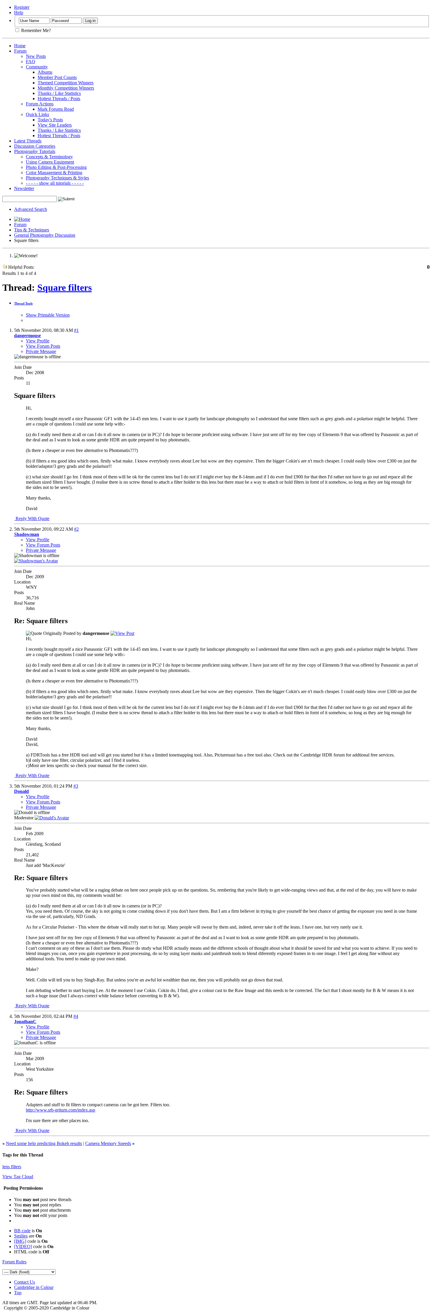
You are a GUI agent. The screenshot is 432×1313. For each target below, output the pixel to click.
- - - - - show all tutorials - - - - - (55, 183)
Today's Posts (50, 119)
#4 (75, 1016)
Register (21, 7)
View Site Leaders (55, 124)
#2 (76, 529)
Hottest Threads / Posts (59, 98)
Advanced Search (30, 209)
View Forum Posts (43, 346)
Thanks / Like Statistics (59, 93)
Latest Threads (27, 140)
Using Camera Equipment (50, 161)
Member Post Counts (57, 77)
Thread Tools (23, 303)
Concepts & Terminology (49, 156)
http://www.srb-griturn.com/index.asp (60, 1109)
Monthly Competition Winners (66, 87)
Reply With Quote (31, 518)
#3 (75, 786)
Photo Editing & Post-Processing (56, 167)
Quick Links (37, 114)
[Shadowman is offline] (36, 560)
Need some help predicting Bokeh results (44, 1143)
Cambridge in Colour (33, 1287)
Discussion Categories (34, 146)
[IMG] (20, 1241)
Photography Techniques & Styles (57, 177)
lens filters (11, 1166)
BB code (22, 1230)
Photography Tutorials (34, 151)
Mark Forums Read (56, 109)
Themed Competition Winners (65, 82)
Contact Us (24, 1282)
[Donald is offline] (52, 817)
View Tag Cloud (17, 1176)
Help (18, 12)
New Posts (36, 56)
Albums (45, 72)
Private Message (41, 351)
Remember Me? (35, 30)
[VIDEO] (23, 1246)
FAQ (30, 61)
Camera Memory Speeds (108, 1143)
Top (17, 1292)
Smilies (21, 1235)
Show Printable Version (48, 314)
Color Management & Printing (54, 172)
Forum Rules (14, 1261)
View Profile (37, 340)
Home (20, 45)
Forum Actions (39, 103)
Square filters (64, 287)
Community (37, 66)
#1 (76, 330)
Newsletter (24, 188)
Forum (20, 50)
